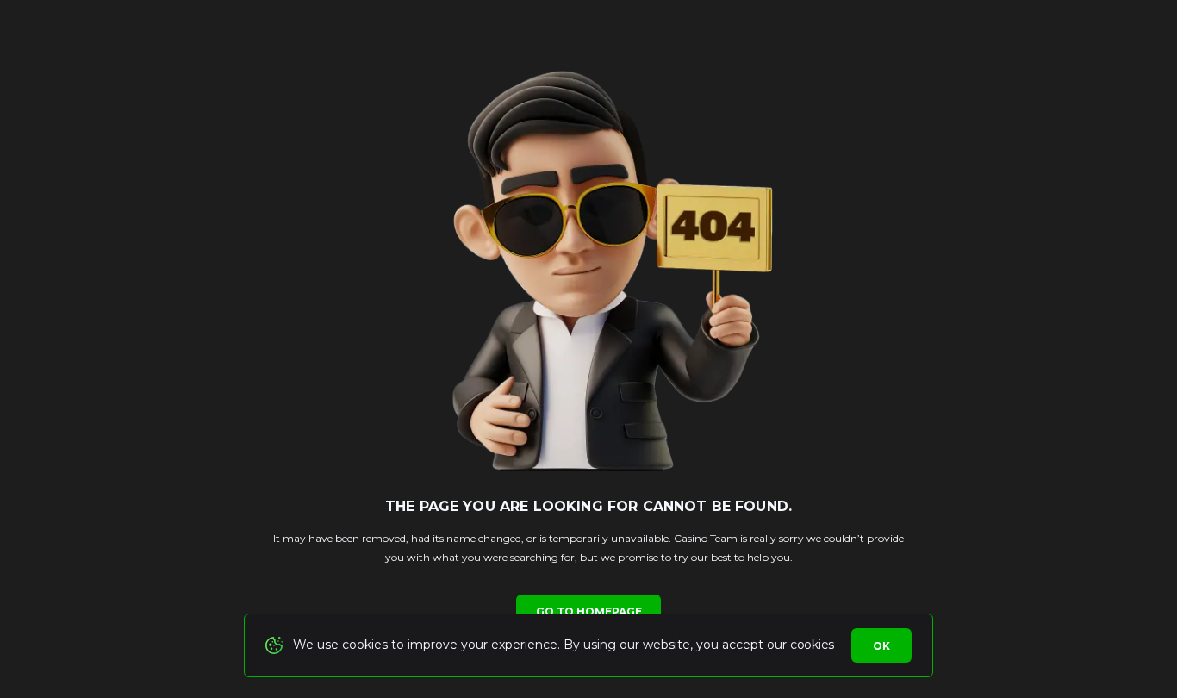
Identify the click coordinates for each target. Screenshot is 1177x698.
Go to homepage (589, 611)
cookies (812, 644)
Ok (881, 645)
